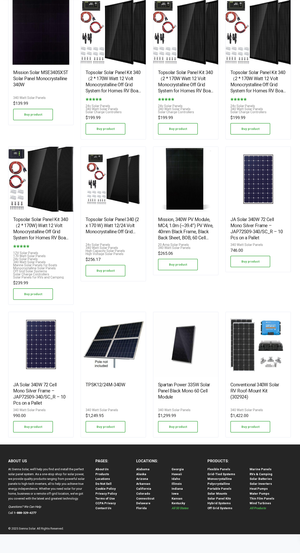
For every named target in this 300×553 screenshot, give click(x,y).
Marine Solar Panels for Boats (35, 265)
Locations (102, 479)
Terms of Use (105, 498)
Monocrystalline (219, 479)
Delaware (143, 503)
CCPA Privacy (105, 503)
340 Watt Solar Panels (29, 97)
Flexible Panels (218, 469)
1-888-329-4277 (25, 513)
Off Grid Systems (219, 508)
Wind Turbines (260, 503)
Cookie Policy (105, 488)
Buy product (33, 114)
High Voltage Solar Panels (105, 254)
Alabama (143, 469)
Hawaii (177, 474)
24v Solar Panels (98, 106)
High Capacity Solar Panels (105, 250)
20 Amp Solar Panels (173, 244)
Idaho (176, 479)
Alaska (141, 474)
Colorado (143, 493)
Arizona (142, 479)
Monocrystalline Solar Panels (34, 268)
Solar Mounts (217, 493)
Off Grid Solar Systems (30, 271)
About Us (102, 469)
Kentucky (178, 503)
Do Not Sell (103, 483)
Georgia (178, 469)
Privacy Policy (106, 493)
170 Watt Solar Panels (29, 256)
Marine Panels (260, 469)
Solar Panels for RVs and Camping (38, 277)
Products (102, 474)
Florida (141, 508)
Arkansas (143, 483)
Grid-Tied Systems (221, 474)
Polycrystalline (218, 483)
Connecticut (145, 498)
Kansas (177, 498)
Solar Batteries (261, 479)
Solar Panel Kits (219, 498)
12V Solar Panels (25, 253)
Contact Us (103, 508)
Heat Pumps (259, 488)
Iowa (175, 493)
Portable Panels (219, 488)
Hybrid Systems (219, 503)
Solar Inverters (261, 483)
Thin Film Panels (262, 498)
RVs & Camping (261, 474)
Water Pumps (259, 493)
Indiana (177, 488)
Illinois (177, 483)
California (143, 488)
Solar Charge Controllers (104, 112)
